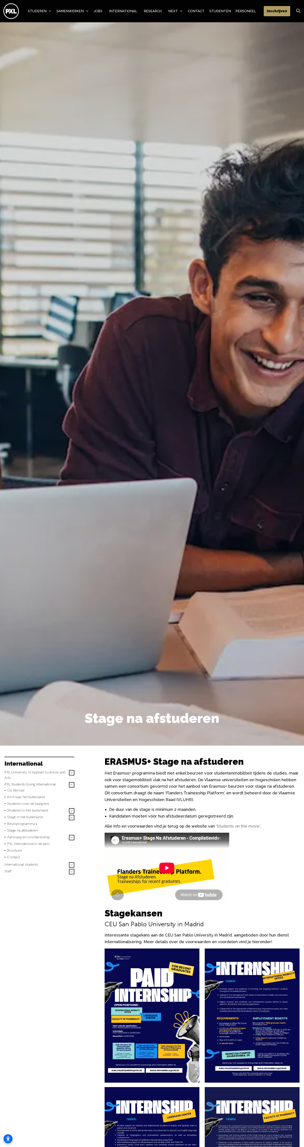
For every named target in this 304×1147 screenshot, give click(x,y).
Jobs (98, 11)
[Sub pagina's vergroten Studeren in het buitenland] (71, 811)
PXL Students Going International (30, 784)
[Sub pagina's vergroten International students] (71, 865)
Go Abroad (15, 790)
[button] (152, 1016)
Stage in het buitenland (25, 817)
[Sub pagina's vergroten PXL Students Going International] (71, 784)
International (123, 11)
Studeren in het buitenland (27, 810)
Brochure (14, 850)
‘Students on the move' (238, 826)
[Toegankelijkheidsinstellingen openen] (8, 1138)
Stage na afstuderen (22, 830)
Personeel (245, 11)
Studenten (220, 11)
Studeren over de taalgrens (28, 803)
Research (153, 11)
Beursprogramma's (22, 824)
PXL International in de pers (28, 844)
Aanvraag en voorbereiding (28, 837)
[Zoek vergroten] (298, 11)
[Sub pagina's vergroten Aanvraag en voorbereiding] (71, 837)
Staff (7, 871)
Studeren (37, 11)
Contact (196, 11)
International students (21, 864)
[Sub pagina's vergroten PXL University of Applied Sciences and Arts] (71, 772)
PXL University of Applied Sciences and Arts (34, 775)
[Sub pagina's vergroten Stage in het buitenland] (71, 817)
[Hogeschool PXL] (11, 11)
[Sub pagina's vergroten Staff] (71, 871)
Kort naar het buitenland (26, 797)
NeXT (173, 11)
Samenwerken (70, 11)
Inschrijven (277, 11)
